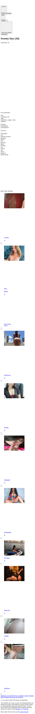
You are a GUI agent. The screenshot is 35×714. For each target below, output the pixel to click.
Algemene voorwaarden (7, 695)
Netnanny (18, 709)
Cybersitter (25, 709)
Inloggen (3, 20)
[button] (3, 17)
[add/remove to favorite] (1, 243)
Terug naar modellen (6, 32)
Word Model (19, 697)
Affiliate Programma (10, 697)
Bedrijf (3, 697)
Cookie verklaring (29, 695)
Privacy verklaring (19, 695)
